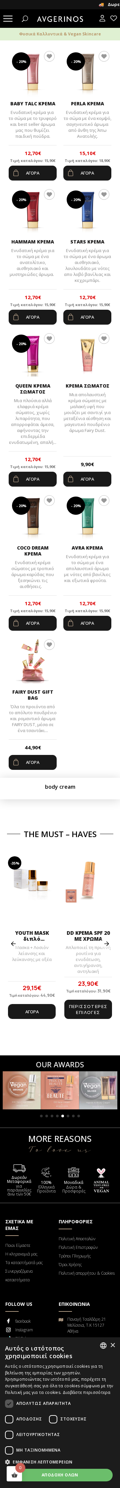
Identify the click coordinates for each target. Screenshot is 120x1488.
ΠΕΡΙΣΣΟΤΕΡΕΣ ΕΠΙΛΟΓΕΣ (88, 1009)
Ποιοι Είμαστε (17, 1245)
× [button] (112, 1345)
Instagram (24, 1330)
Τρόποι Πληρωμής (75, 1256)
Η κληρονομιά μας (21, 1254)
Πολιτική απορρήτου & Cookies (87, 1273)
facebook (23, 1321)
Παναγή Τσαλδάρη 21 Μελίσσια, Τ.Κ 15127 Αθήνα (86, 1325)
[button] (41, 1116)
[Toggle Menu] (8, 20)
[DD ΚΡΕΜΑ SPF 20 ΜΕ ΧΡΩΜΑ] (88, 891)
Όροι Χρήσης (70, 1264)
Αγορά (32, 173)
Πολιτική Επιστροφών (78, 1247)
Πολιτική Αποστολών (77, 1239)
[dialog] (60, 1412)
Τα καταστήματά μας (24, 1262)
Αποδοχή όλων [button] (60, 1475)
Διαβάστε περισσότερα (87, 1392)
